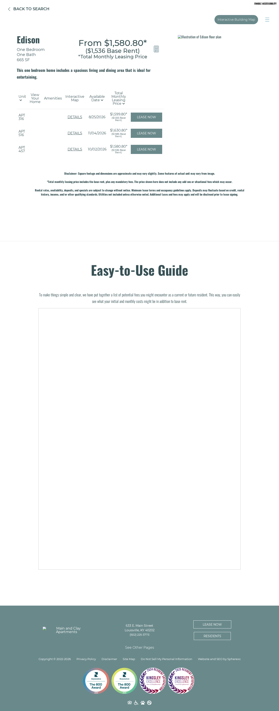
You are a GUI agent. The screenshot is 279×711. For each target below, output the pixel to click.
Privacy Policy (86, 659)
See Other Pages (139, 647)
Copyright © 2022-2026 (55, 659)
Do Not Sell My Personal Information (166, 659)
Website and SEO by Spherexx (219, 659)
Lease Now (146, 117)
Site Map (129, 659)
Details (75, 117)
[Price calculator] (156, 49)
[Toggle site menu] (267, 19)
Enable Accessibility (265, 3)
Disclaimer (109, 659)
